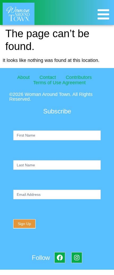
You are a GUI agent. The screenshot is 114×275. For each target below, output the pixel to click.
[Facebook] (59, 257)
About (23, 77)
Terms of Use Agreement (59, 82)
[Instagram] (76, 257)
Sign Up (24, 224)
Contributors (79, 77)
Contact (48, 77)
